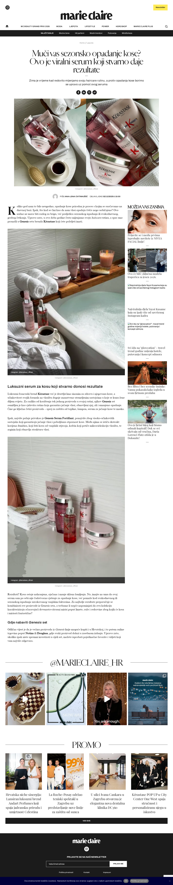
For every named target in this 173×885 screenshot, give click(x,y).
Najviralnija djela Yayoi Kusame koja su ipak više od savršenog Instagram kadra (147, 312)
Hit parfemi (79, 33)
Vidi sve (86, 821)
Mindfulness (127, 33)
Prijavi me (118, 864)
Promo (86, 745)
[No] (169, 881)
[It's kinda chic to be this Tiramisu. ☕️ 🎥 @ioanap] (25, 699)
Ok (126, 881)
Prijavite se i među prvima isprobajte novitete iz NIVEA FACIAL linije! (145, 238)
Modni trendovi (96, 33)
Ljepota (73, 26)
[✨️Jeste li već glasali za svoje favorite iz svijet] (66, 699)
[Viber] (89, 92)
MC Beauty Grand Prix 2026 (35, 26)
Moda (59, 26)
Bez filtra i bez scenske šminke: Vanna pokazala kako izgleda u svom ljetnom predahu (146, 389)
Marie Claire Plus (143, 26)
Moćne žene (64, 33)
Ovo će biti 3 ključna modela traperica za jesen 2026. (145, 275)
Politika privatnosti (66, 872)
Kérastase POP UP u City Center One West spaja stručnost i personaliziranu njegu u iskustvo (149, 803)
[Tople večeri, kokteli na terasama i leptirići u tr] (148, 699)
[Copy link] (94, 92)
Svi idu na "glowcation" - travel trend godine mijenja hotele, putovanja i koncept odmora (146, 351)
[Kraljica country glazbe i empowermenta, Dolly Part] (107, 699)
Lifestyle (90, 26)
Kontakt (87, 872)
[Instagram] (7, 7)
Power (105, 26)
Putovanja (112, 33)
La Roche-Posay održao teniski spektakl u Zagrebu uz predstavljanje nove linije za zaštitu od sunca (65, 803)
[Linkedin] (84, 92)
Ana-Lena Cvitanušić (74, 196)
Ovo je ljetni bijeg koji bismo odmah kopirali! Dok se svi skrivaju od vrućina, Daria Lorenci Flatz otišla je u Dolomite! (145, 431)
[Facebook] (78, 92)
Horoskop (121, 26)
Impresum (107, 872)
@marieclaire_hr (86, 662)
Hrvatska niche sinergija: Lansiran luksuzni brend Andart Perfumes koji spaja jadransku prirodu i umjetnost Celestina (24, 803)
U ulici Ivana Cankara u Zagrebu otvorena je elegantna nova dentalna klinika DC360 (107, 801)
